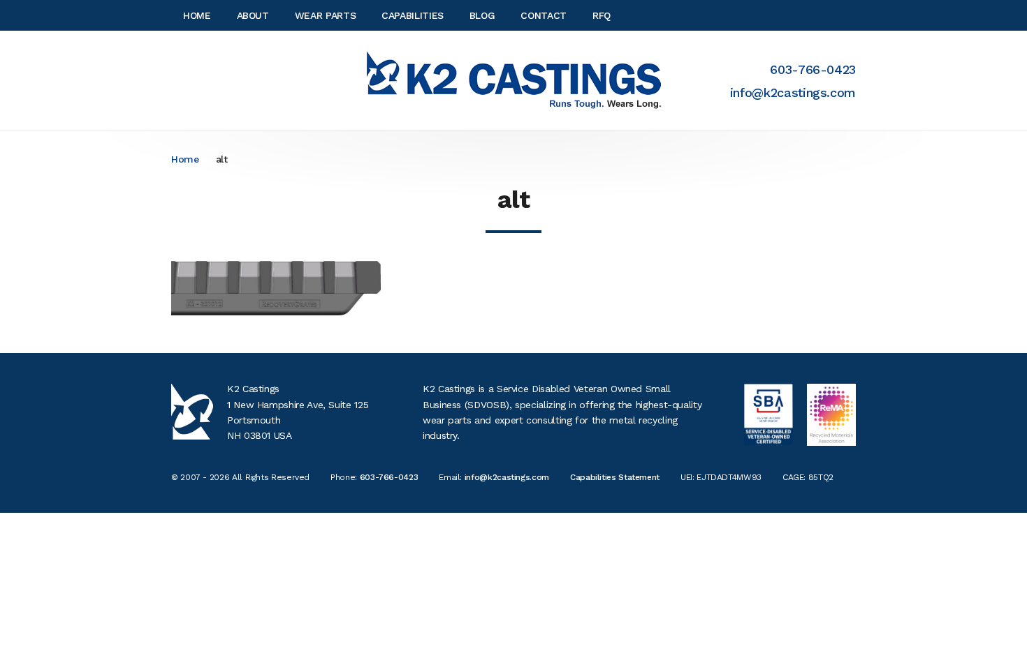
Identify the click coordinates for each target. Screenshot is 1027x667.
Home (185, 159)
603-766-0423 (813, 69)
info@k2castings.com (793, 92)
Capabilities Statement (615, 477)
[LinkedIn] (851, 15)
